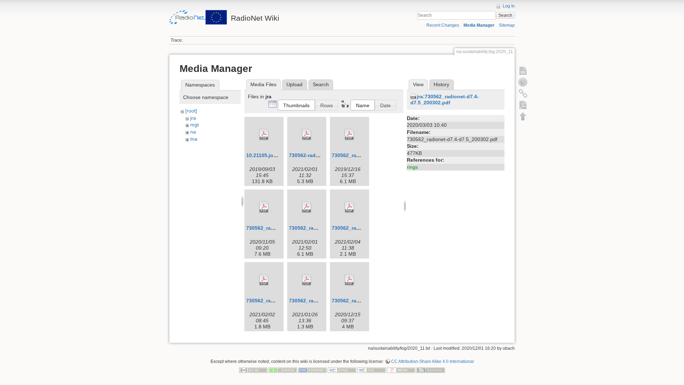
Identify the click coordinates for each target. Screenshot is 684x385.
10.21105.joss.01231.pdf (275, 155)
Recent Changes (442, 25)
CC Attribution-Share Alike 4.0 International (432, 361)
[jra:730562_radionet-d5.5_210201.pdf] (264, 280)
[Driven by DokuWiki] (430, 369)
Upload (294, 84)
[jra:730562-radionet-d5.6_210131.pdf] (307, 135)
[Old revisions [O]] (523, 82)
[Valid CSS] (371, 369)
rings (412, 167)
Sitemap (507, 25)
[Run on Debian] (401, 369)
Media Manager (478, 25)
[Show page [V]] (523, 70)
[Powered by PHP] (312, 369)
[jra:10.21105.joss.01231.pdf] (264, 135)
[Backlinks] (523, 93)
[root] (191, 111)
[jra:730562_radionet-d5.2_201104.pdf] (264, 207)
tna (193, 139)
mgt (194, 125)
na (193, 132)
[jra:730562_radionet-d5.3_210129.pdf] (307, 207)
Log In (509, 6)
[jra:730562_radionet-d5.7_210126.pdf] (307, 280)
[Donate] (283, 369)
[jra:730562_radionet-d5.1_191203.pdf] (349, 135)
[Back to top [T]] (523, 116)
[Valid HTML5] (342, 369)
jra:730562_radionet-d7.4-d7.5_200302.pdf (444, 99)
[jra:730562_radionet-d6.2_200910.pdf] (349, 280)
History (441, 84)
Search (505, 15)
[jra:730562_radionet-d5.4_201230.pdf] (349, 207)
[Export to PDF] (523, 104)
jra (193, 118)
